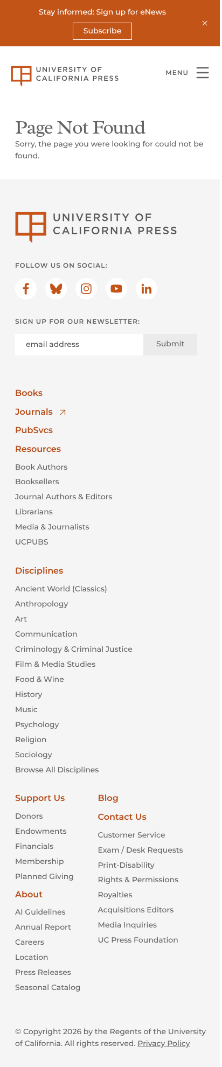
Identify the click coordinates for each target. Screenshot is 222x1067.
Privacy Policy (163, 1043)
